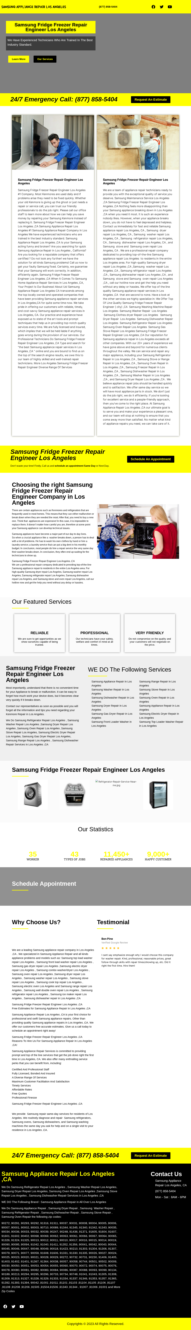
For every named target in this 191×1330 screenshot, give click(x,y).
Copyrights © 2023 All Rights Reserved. (95, 1324)
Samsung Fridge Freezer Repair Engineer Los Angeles (57, 454)
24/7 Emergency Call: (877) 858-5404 (63, 99)
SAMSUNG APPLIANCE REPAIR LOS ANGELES (33, 7)
